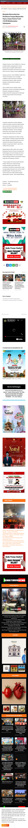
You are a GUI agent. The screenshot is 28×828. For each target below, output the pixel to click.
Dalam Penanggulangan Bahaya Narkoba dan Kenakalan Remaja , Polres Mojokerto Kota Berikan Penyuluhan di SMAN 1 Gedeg (20, 730)
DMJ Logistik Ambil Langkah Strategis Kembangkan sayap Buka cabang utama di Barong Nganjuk (13, 545)
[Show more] (19, 265)
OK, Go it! (5, 825)
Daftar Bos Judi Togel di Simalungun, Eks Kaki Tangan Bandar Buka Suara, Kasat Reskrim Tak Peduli (7, 748)
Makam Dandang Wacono (7, 781)
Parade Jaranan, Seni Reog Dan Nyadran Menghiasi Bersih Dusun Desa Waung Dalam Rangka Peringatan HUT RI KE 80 (14, 624)
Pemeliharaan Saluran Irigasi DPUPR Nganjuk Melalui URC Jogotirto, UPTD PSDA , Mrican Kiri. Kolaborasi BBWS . (13, 535)
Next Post (23, 314)
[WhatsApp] (13, 265)
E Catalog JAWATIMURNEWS (10, 188)
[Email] (16, 265)
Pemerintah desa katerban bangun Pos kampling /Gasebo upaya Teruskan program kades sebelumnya (14, 617)
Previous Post (5, 314)
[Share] (24, 27)
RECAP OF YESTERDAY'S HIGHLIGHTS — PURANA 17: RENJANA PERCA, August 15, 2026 (20, 764)
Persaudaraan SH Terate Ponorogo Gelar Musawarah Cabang (20, 799)
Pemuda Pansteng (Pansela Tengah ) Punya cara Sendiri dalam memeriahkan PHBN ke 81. (7, 728)
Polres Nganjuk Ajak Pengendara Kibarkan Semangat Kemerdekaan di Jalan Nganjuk (20, 748)
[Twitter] (10, 265)
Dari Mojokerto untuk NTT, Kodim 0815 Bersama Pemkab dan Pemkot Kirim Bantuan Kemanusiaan (19, 285)
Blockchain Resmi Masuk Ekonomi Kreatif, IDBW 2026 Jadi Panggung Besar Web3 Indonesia (20, 783)
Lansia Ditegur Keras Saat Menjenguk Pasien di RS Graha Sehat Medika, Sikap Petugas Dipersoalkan (7, 800)
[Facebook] (7, 265)
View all (23, 272)
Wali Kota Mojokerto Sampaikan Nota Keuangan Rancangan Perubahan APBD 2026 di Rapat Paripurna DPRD (8, 285)
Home (4, 11)
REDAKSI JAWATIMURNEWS (10, 189)
